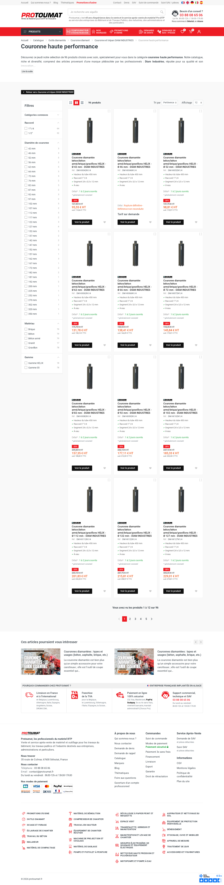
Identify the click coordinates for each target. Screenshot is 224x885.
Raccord (29, 122)
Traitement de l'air (178, 846)
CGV (179, 763)
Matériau (29, 323)
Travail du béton (37, 836)
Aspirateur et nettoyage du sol (183, 814)
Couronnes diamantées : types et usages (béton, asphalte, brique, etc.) (86, 653)
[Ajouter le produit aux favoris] (104, 222)
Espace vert (127, 821)
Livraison (151, 761)
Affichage (187, 102)
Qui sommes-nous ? (41, 2)
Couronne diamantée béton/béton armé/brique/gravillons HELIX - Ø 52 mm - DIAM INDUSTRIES (180, 162)
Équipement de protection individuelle (182, 822)
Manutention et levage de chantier (135, 836)
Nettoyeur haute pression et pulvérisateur (137, 854)
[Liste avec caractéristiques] (82, 102)
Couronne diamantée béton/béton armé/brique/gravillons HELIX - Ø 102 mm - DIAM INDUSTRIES (180, 408)
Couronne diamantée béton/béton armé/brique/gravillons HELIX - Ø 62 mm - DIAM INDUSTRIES (89, 285)
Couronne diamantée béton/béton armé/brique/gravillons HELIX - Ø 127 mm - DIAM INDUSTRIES (180, 531)
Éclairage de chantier (40, 830)
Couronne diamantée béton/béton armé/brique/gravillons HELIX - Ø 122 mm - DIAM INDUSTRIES (135, 531)
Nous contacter (123, 743)
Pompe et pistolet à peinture (90, 852)
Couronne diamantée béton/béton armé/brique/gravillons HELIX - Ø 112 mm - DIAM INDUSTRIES (89, 531)
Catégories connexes (36, 114)
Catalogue (120, 758)
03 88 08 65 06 (191, 15)
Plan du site (183, 781)
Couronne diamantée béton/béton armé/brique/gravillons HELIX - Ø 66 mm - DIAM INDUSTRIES (135, 285)
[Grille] (71, 102)
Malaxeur (32, 842)
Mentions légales (186, 768)
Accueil (24, 2)
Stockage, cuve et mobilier (183, 835)
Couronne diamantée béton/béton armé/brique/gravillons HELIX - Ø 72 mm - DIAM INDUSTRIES (180, 285)
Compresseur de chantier (88, 819)
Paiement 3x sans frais (158, 751)
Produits (34, 31)
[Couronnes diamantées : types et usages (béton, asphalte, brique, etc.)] (40, 661)
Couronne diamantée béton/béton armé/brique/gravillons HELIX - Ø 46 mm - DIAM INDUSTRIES (135, 162)
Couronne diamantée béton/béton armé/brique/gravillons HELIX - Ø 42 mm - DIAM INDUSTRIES (89, 162)
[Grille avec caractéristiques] (76, 102)
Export (149, 766)
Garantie (150, 771)
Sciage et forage (37, 825)
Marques (119, 763)
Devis (126, 2)
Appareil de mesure (178, 841)
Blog (55, 2)
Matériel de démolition (87, 813)
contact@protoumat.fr (41, 771)
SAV (134, 2)
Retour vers (49, 92)
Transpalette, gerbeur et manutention (135, 828)
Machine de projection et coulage (88, 839)
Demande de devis (124, 748)
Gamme (29, 357)
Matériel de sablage (85, 846)
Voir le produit (82, 222)
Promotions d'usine (38, 813)
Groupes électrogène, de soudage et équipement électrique (134, 845)
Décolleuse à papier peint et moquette (136, 814)
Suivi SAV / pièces (170, 2)
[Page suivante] (151, 619)
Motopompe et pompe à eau (135, 861)
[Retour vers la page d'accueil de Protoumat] (42, 16)
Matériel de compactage (41, 847)
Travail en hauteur (85, 825)
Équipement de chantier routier (87, 831)
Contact (117, 2)
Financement (153, 756)
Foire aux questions (125, 777)
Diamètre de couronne (37, 142)
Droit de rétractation (157, 776)
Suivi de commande (148, 2)
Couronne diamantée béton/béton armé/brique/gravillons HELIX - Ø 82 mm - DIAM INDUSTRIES (89, 408)
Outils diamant (36, 819)
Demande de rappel (124, 753)
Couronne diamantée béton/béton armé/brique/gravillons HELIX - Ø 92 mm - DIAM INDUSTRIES (135, 408)
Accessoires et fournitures (183, 852)
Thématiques (67, 2)
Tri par (157, 102)
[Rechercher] (161, 12)
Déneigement (174, 829)
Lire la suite (27, 71)
